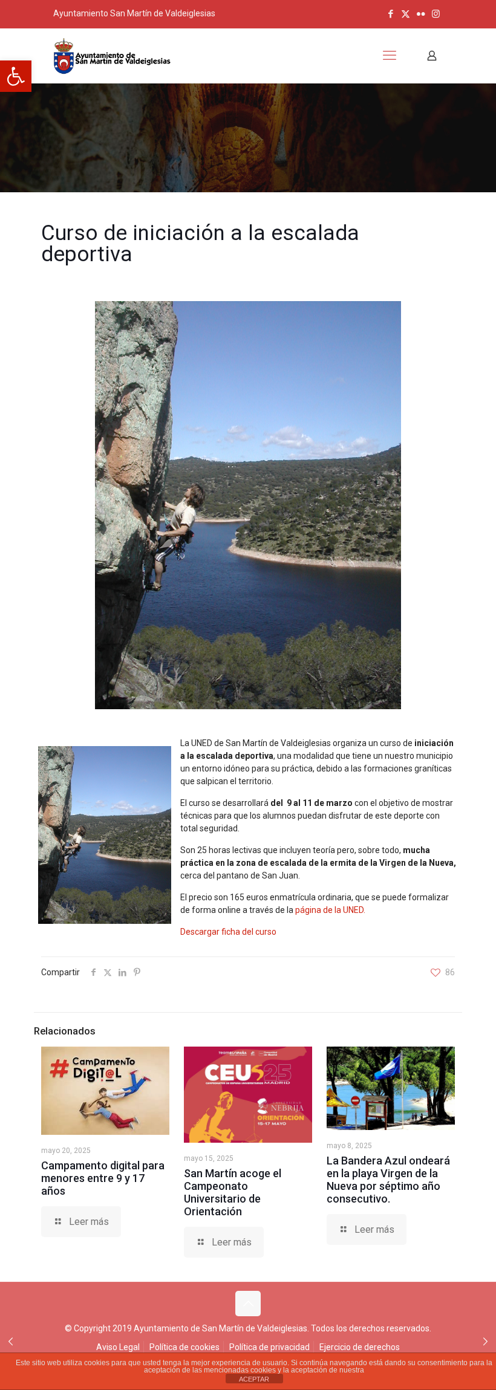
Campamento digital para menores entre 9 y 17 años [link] (103, 1178)
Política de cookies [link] (184, 1347)
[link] (15, 76)
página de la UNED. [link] (329, 910)
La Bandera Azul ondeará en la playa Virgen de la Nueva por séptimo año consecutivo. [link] (388, 1179)
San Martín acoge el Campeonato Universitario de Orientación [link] (232, 1192)
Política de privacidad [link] (269, 1347)
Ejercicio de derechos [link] (359, 1347)
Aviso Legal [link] (118, 1347)
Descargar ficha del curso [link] (228, 932)
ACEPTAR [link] (254, 1379)
